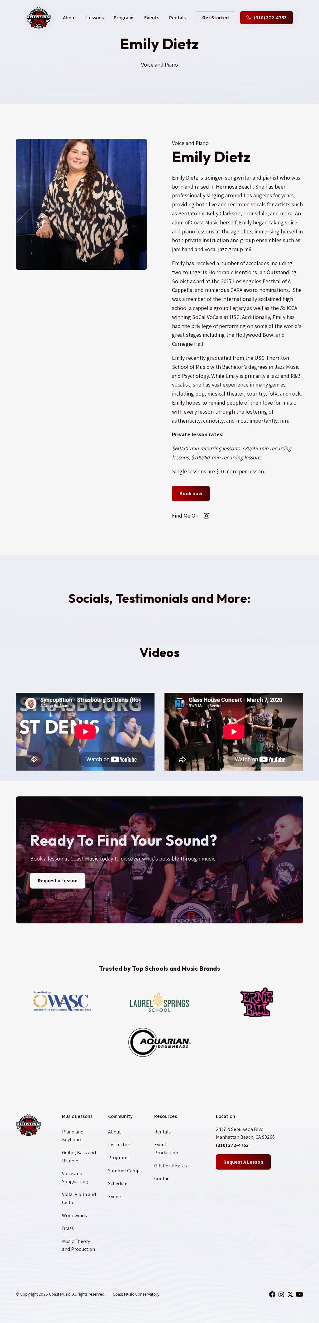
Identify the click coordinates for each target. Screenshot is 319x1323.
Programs (124, 17)
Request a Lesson (58, 880)
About (114, 1131)
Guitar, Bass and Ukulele (79, 1156)
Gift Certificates (170, 1165)
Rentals (177, 17)
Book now (190, 493)
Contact (162, 1178)
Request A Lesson (243, 1162)
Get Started (215, 17)
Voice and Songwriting (75, 1177)
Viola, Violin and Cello (79, 1198)
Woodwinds (74, 1215)
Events (151, 17)
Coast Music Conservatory (136, 1294)
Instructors (119, 1144)
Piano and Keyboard (72, 1135)
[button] (69, 17)
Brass (68, 1228)
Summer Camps (125, 1170)
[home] (38, 17)
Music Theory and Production (78, 1245)
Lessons (95, 17)
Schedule (117, 1183)
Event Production (166, 1148)
